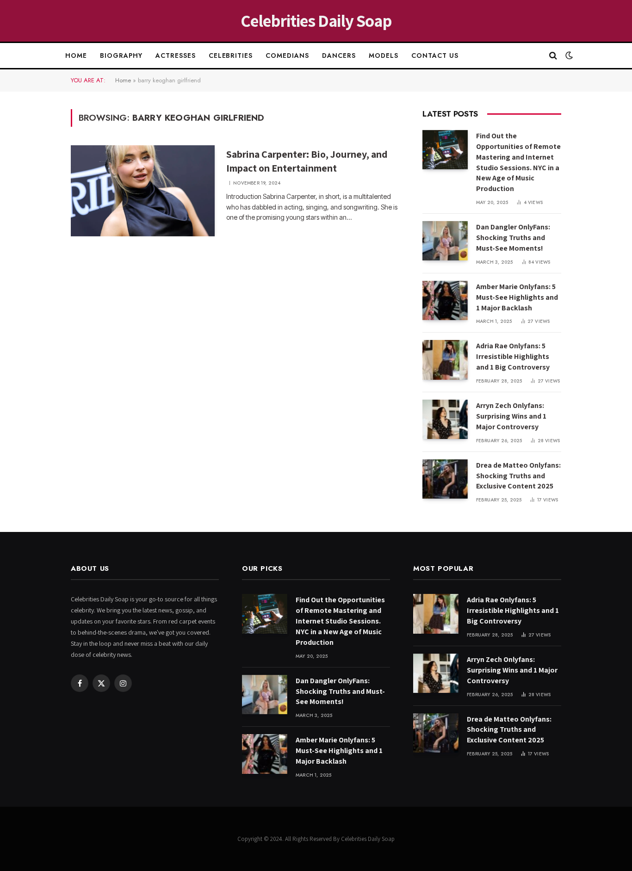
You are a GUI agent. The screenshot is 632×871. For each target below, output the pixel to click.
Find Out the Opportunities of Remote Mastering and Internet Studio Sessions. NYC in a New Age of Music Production (518, 162)
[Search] (553, 55)
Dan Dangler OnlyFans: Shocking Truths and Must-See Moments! (513, 237)
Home (76, 55)
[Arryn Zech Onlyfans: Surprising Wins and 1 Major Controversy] (445, 419)
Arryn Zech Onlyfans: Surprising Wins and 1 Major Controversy (511, 416)
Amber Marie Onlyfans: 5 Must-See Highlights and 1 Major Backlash (517, 297)
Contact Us (435, 55)
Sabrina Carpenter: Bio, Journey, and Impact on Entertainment (307, 161)
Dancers (339, 55)
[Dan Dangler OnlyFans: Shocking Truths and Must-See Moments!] (445, 240)
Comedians (287, 55)
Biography (121, 55)
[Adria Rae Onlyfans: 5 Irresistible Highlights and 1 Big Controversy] (445, 359)
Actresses (175, 55)
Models (383, 55)
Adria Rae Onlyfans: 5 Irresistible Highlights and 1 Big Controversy (513, 356)
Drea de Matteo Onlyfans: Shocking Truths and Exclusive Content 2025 (518, 475)
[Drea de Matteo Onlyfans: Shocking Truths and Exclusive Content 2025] (445, 479)
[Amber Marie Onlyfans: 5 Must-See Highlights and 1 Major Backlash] (445, 300)
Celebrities (231, 55)
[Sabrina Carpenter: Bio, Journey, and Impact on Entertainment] (143, 191)
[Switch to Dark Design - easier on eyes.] (568, 55)
